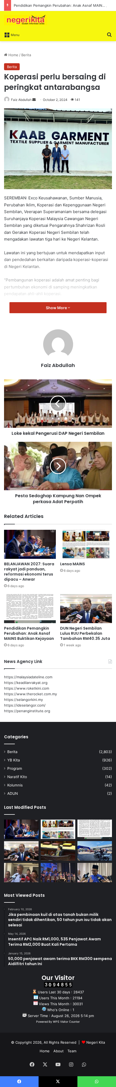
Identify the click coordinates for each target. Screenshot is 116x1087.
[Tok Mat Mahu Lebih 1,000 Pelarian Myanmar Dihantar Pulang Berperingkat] (21, 872)
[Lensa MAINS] (86, 544)
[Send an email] (34, 100)
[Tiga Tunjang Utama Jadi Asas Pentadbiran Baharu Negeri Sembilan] (58, 872)
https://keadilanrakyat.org (25, 682)
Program (14, 768)
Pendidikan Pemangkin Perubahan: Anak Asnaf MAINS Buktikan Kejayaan (29, 633)
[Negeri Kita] (25, 20)
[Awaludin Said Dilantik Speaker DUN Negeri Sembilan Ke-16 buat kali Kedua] (58, 850)
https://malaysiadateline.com (28, 677)
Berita (26, 55)
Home (12, 55)
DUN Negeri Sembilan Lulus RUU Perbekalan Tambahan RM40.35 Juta (85, 633)
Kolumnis (15, 785)
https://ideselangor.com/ (25, 705)
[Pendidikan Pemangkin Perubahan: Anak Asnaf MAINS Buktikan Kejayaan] (30, 608)
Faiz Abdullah (21, 100)
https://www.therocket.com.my (30, 694)
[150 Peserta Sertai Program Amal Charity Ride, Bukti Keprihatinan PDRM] (94, 850)
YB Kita (13, 760)
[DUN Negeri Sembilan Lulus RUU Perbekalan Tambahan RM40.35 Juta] (86, 608)
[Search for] (109, 34)
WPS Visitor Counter (66, 1022)
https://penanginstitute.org (27, 711)
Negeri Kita (95, 1042)
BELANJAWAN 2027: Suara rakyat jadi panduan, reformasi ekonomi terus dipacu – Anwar (29, 571)
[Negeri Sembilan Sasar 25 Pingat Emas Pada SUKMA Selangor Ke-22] (94, 872)
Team (71, 1051)
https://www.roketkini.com (26, 688)
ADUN (12, 793)
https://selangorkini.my (23, 699)
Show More (57, 307)
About (58, 1051)
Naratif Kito (17, 777)
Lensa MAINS (72, 564)
